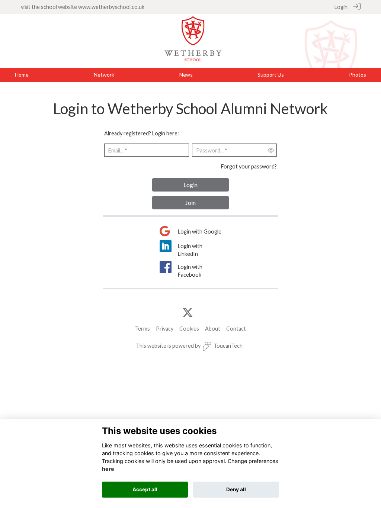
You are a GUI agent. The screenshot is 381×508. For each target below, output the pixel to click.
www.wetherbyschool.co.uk (111, 7)
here (108, 469)
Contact (236, 328)
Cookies (189, 328)
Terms (142, 328)
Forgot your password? (249, 166)
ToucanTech (228, 346)
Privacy (164, 328)
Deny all (236, 489)
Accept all (144, 489)
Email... (116, 150)
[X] (187, 313)
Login (341, 7)
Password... (210, 150)
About (212, 328)
